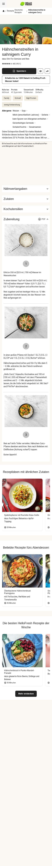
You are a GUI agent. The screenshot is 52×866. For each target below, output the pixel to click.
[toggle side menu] (3, 4)
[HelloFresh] (26, 4)
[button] (26, 199)
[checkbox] (3, 64)
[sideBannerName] (26, 166)
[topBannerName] (26, 19)
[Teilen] (47, 71)
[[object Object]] (40, 71)
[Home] (3, 11)
